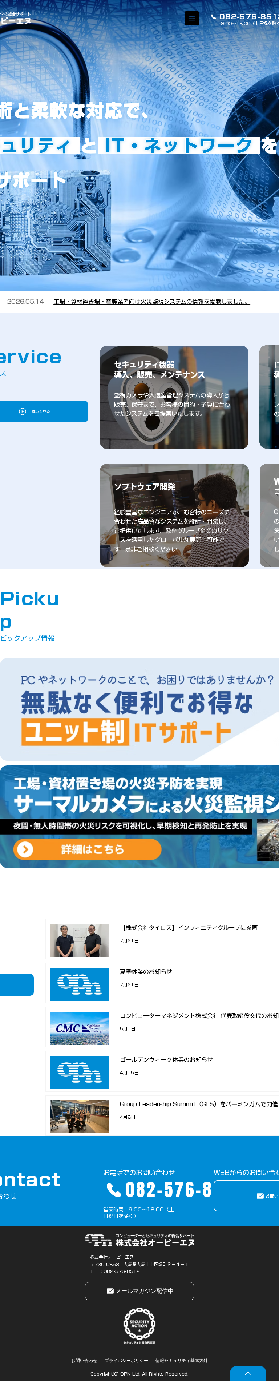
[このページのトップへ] (248, 1373)
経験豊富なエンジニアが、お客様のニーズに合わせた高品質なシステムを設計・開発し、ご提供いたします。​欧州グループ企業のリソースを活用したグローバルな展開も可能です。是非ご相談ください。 (172, 530)
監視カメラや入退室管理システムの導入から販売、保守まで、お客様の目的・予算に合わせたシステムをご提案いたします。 (172, 404)
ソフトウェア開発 (144, 487)
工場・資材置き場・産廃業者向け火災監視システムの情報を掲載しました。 (151, 302)
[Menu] (192, 18)
